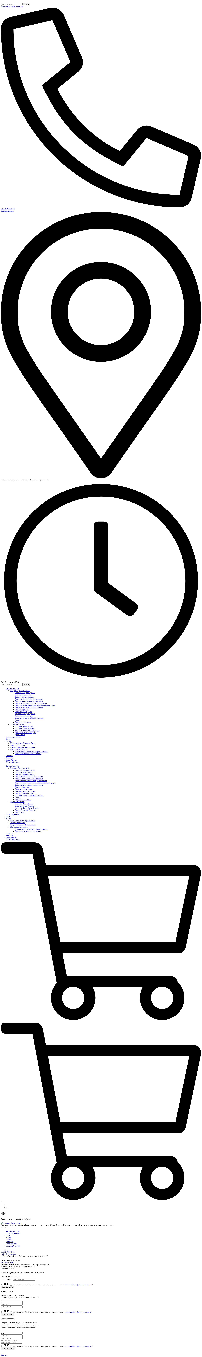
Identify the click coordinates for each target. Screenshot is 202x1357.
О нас (8, 1235)
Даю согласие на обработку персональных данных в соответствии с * (48, 1285)
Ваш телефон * (7, 1279)
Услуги (8, 1237)
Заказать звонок (7, 211)
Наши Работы (11, 1244)
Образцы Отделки (13, 1246)
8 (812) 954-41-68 (7, 209)
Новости (9, 1240)
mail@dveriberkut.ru (8, 1254)
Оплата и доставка (13, 1233)
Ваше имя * (5, 1277)
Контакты (9, 1242)
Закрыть (4, 1355)
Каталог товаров (12, 1231)
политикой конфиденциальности (78, 1285)
